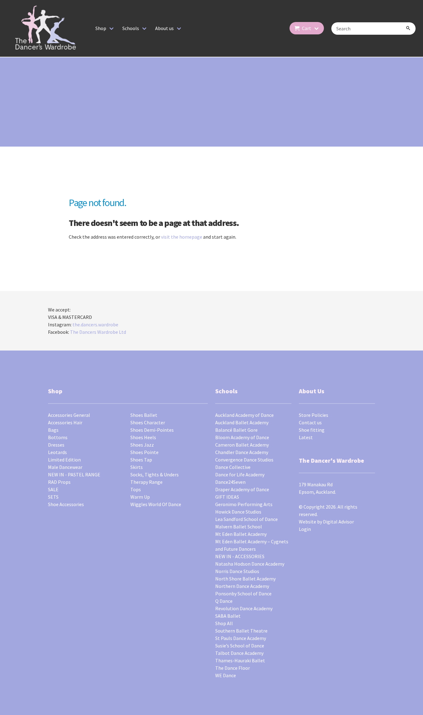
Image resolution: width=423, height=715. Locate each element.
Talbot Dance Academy (239, 653)
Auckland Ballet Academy (241, 422)
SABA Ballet (228, 616)
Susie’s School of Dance (239, 645)
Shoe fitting (312, 430)
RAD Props (59, 482)
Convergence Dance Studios (244, 460)
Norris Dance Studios (237, 571)
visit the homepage (181, 237)
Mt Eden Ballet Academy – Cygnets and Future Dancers (251, 545)
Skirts (136, 467)
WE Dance (225, 675)
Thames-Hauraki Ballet (240, 660)
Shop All (224, 623)
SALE (53, 489)
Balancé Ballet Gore (236, 430)
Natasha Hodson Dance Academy (249, 564)
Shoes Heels (143, 437)
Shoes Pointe (144, 452)
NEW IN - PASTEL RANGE (74, 474)
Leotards (57, 452)
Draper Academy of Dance (242, 489)
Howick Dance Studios (238, 512)
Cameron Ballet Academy (242, 445)
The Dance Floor (232, 668)
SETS (53, 497)
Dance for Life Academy (239, 474)
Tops (135, 489)
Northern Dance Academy (242, 586)
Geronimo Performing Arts (244, 504)
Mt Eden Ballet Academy (241, 534)
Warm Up (140, 497)
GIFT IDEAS (227, 497)
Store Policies (313, 415)
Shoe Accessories (66, 504)
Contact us (310, 422)
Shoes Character (147, 422)
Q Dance (224, 601)
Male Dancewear (65, 467)
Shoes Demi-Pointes (152, 430)
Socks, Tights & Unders (154, 474)
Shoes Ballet (143, 415)
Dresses (56, 445)
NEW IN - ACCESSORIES (239, 556)
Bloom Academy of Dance (242, 437)
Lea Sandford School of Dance (246, 519)
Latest (306, 437)
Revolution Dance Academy (244, 608)
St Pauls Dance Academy (240, 638)
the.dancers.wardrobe (95, 324)
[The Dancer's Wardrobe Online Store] (46, 28)
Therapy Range (146, 482)
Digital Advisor (338, 522)
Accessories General (69, 415)
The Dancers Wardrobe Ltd (98, 332)
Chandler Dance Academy (241, 452)
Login (305, 529)
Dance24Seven (230, 482)
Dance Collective (233, 467)
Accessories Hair (65, 422)
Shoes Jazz (142, 445)
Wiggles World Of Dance (155, 504)
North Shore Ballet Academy (245, 579)
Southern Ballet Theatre (241, 631)
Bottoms (58, 437)
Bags (53, 430)
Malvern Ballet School (238, 526)
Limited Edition (64, 460)
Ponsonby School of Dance (243, 593)
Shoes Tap (141, 460)
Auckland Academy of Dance (244, 415)
